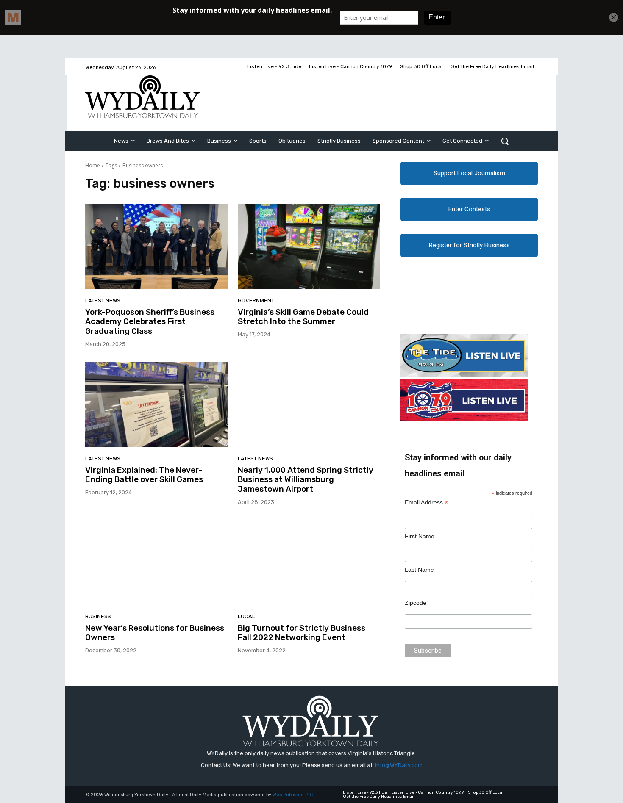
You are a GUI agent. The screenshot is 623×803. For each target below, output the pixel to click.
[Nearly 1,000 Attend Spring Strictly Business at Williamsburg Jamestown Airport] (309, 404)
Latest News (102, 300)
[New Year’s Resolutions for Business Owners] (156, 562)
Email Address (426, 502)
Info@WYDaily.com (399, 765)
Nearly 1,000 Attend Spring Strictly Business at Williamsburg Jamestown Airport (305, 479)
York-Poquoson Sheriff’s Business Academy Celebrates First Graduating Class (149, 321)
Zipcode (415, 602)
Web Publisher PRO (294, 794)
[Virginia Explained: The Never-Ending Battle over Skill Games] (156, 404)
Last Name (419, 569)
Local (246, 616)
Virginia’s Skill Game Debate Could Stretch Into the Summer (303, 317)
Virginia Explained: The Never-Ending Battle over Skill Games (144, 475)
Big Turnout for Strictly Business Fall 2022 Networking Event (301, 632)
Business (98, 616)
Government (256, 300)
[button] (505, 141)
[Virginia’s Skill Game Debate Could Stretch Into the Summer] (309, 246)
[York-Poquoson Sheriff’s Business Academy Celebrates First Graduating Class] (156, 246)
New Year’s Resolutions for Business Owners (154, 632)
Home (92, 165)
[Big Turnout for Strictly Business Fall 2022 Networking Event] (309, 562)
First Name (419, 536)
